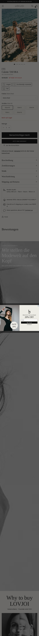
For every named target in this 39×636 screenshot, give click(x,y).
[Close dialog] (38, 306)
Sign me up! (29, 322)
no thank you (29, 324)
